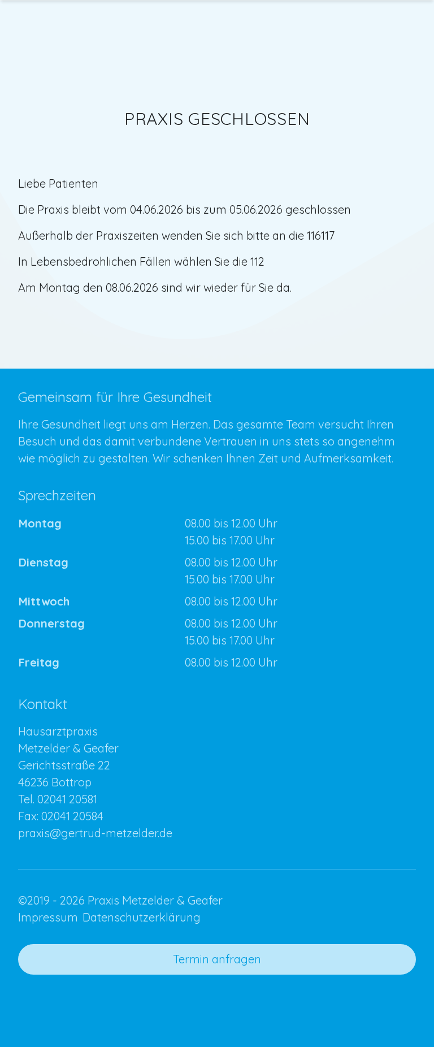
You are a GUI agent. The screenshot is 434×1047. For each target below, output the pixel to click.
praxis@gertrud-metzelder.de (95, 833)
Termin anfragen (217, 959)
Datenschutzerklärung (142, 917)
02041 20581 (67, 799)
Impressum (48, 917)
